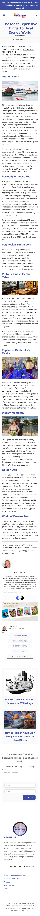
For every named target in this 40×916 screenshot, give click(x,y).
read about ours (23, 465)
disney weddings (20, 641)
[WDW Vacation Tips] (20, 15)
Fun (3, 632)
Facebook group (12, 5)
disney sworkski (20, 635)
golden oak (20, 651)
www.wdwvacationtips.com (12, 592)
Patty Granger (21, 35)
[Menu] (4, 15)
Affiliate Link (28, 866)
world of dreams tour (20, 656)
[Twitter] (22, 598)
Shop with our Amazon (13, 866)
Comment (29, 797)
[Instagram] (18, 598)
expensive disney (20, 646)
